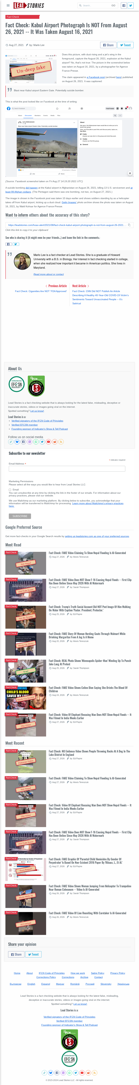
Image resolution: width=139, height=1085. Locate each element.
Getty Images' (69, 202)
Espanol (45, 984)
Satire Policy (97, 973)
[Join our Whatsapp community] (36, 441)
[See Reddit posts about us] (54, 441)
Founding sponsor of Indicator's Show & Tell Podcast (40, 429)
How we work (78, 973)
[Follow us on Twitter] (42, 441)
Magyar (60, 984)
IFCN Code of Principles (52, 973)
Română (75, 984)
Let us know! (37, 411)
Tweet (127, 45)
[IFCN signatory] (69, 1039)
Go (113, 5)
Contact (98, 977)
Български (15, 984)
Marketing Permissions (21, 481)
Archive (84, 977)
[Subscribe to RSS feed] (61, 441)
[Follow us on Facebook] (23, 441)
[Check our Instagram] (29, 441)
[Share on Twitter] (16, 244)
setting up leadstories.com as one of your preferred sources (97, 536)
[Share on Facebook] (8, 244)
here (118, 77)
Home (17, 973)
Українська (123, 984)
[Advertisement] (69, 334)
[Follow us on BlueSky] (17, 441)
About (29, 973)
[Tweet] (131, 5)
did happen (32, 187)
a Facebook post (96, 77)
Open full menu (8, 5)
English (31, 984)
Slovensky (106, 984)
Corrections (68, 977)
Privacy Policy (117, 973)
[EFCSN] (69, 1058)
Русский (90, 984)
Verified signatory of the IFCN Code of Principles (37, 420)
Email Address (17, 463)
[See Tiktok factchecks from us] (11, 441)
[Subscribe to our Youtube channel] (48, 441)
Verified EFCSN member (25, 424)
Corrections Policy (46, 977)
